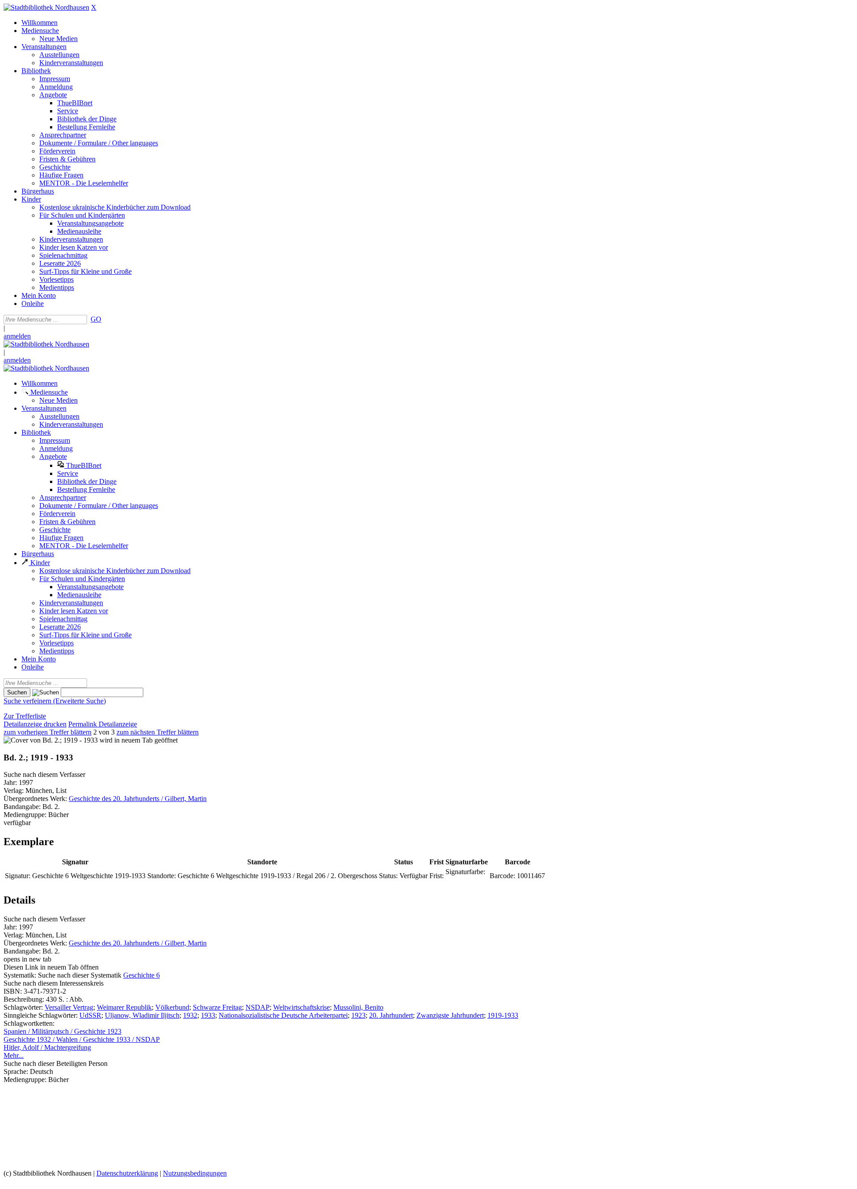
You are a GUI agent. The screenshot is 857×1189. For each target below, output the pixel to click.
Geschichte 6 (141, 975)
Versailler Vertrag (69, 1007)
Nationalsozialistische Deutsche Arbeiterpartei (283, 1015)
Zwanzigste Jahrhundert (450, 1015)
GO (96, 319)
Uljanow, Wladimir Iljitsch (142, 1015)
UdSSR (90, 1015)
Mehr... (14, 1055)
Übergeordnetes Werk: (36, 798)
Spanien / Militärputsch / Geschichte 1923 (62, 1031)
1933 (208, 1015)
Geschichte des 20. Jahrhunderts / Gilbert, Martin (138, 798)
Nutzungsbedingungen (195, 1173)
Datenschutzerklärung (127, 1173)
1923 (358, 1015)
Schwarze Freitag (217, 1007)
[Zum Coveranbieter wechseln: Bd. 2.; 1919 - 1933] (51, 740)
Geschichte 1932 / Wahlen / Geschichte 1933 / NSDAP (82, 1039)
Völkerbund (172, 1007)
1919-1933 (502, 1015)
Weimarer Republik (124, 1007)
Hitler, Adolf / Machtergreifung (47, 1047)
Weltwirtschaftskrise (301, 1007)
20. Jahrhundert (391, 1015)
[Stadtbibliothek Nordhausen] (46, 7)
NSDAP (257, 1007)
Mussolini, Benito (358, 1007)
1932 (190, 1015)
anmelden (17, 336)
